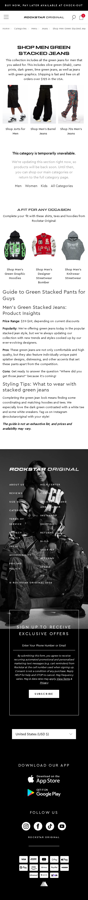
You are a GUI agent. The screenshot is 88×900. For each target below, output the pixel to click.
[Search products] (74, 17)
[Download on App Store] (44, 779)
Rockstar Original (44, 837)
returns (47, 533)
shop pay (47, 550)
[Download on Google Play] (44, 793)
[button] (81, 17)
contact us (49, 493)
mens (34, 28)
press (13, 546)
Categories (20, 28)
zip (42, 575)
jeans (45, 28)
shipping (47, 524)
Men (18, 186)
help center (50, 484)
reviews (16, 493)
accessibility (20, 555)
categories (18, 510)
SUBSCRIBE (44, 694)
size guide (17, 502)
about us (17, 484)
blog (44, 541)
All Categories (62, 186)
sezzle (45, 567)
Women (31, 186)
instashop (48, 515)
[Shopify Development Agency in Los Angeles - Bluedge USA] (44, 883)
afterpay (47, 558)
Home (6, 28)
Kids (44, 186)
